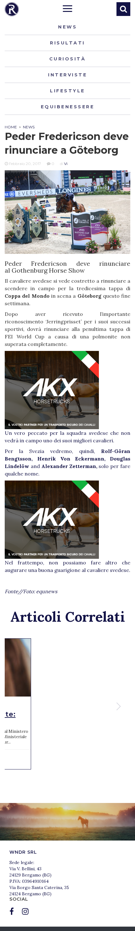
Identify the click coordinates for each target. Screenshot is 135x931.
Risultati (67, 43)
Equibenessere (67, 107)
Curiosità (67, 59)
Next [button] (119, 706)
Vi (66, 163)
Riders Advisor (12, 9)
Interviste (67, 75)
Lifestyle (67, 91)
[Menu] (67, 9)
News (67, 27)
